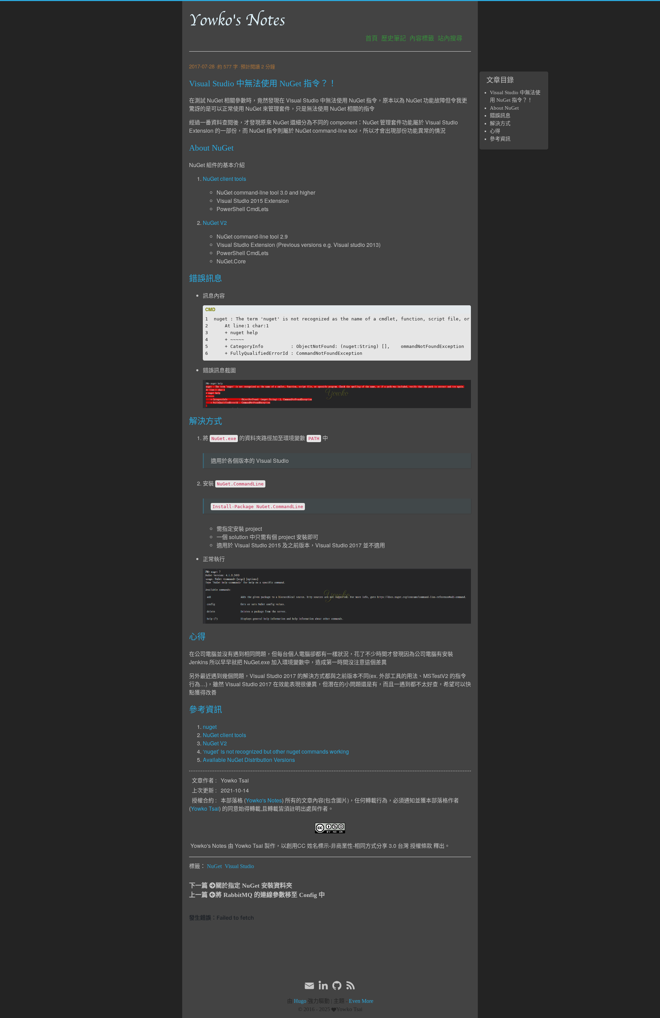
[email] (309, 985)
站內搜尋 (450, 38)
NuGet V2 (215, 223)
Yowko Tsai (205, 808)
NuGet (214, 866)
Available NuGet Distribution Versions (249, 760)
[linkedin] (323, 986)
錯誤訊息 (500, 115)
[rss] (350, 986)
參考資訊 (500, 139)
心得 (495, 131)
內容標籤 (421, 38)
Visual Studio (239, 866)
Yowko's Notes (237, 20)
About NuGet (504, 108)
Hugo (300, 1001)
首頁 (371, 38)
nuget (210, 727)
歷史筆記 (393, 38)
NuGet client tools (224, 179)
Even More (361, 1001)
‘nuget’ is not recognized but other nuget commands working (276, 751)
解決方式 (500, 123)
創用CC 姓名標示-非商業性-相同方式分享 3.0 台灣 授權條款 (359, 846)
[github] (337, 986)
